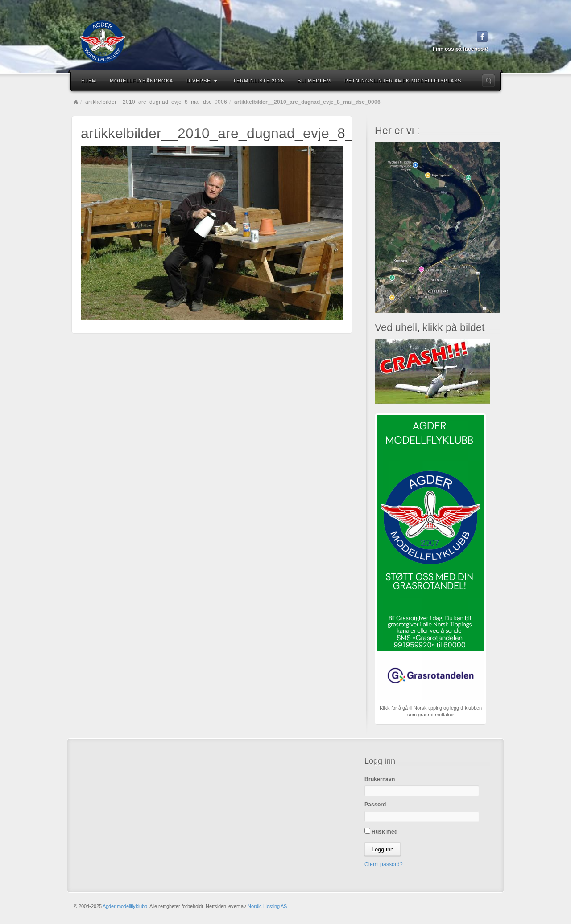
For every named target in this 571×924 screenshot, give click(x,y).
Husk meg (383, 832)
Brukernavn (379, 779)
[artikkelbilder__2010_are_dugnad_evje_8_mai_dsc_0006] (212, 232)
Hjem (88, 80)
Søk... (488, 80)
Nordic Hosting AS (267, 906)
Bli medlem (314, 80)
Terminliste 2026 (258, 80)
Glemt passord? (383, 864)
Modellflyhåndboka (141, 80)
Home (76, 102)
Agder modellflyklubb (125, 906)
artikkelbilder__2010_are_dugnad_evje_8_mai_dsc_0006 (156, 102)
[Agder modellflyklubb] (285, 42)
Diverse (198, 80)
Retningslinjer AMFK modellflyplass (402, 80)
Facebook (482, 36)
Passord (375, 804)
